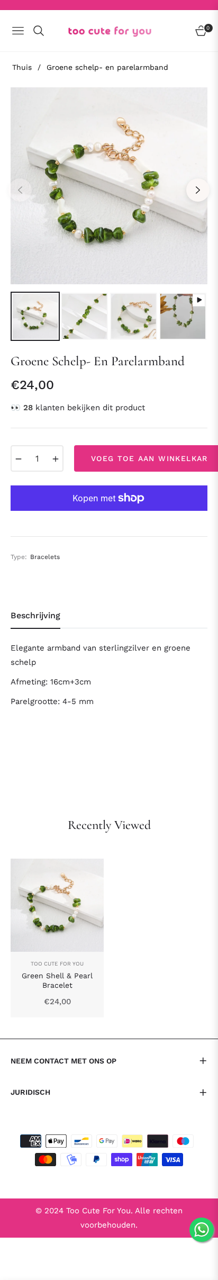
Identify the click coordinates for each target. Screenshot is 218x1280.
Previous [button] (20, 190)
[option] (109, 185)
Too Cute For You (57, 964)
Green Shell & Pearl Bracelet (57, 980)
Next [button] (198, 190)
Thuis (22, 67)
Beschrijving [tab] (35, 615)
